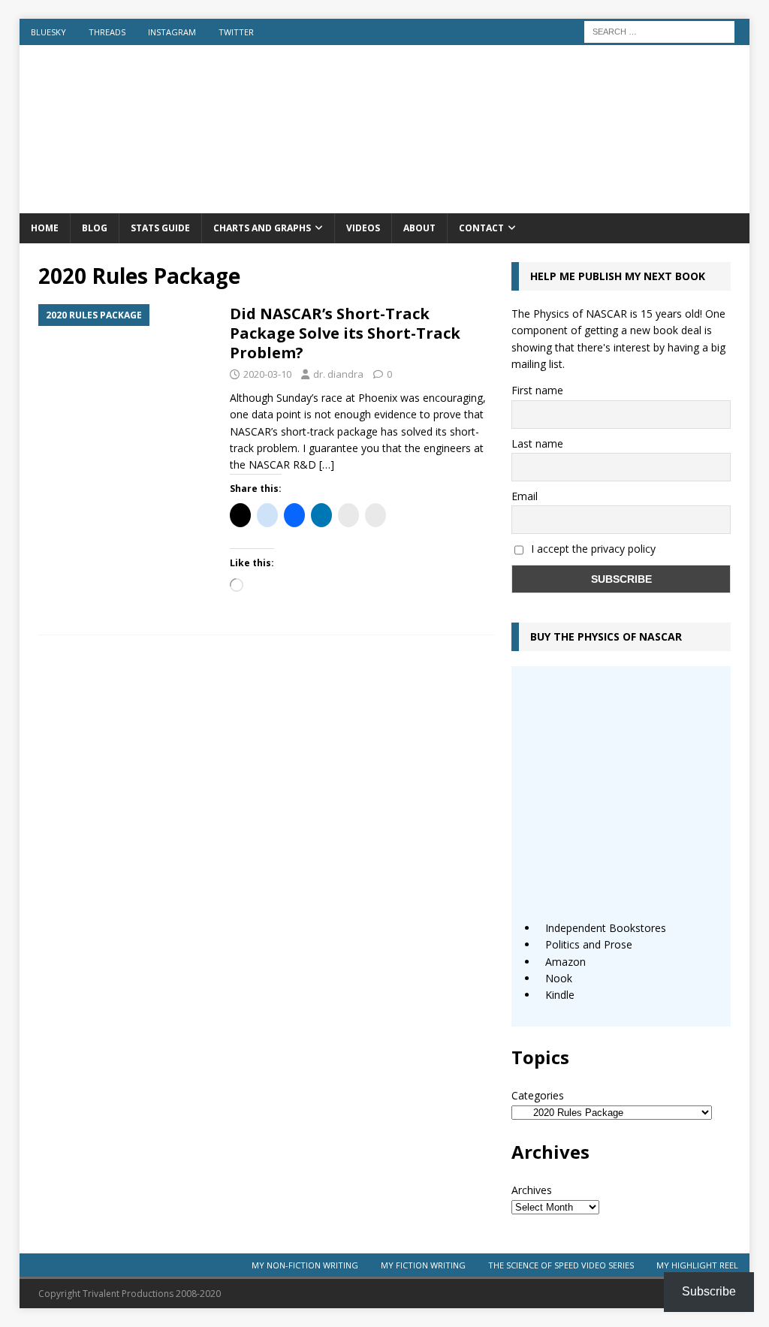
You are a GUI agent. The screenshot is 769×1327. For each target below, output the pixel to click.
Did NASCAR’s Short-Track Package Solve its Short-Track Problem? (345, 333)
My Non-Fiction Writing (305, 1265)
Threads (107, 32)
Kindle (559, 995)
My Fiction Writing (423, 1265)
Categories (537, 1095)
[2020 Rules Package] (126, 370)
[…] (326, 464)
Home (45, 228)
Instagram (172, 32)
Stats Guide (160, 228)
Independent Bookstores (605, 928)
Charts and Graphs (262, 228)
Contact (481, 228)
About (419, 228)
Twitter (236, 32)
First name (537, 390)
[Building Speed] (385, 205)
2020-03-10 (267, 374)
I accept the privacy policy (593, 548)
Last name (537, 443)
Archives (531, 1190)
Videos (363, 228)
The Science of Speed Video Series (561, 1265)
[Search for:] (659, 30)
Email (524, 496)
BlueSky (48, 32)
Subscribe (709, 1291)
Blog (94, 228)
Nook (558, 978)
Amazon (565, 962)
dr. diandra (338, 374)
